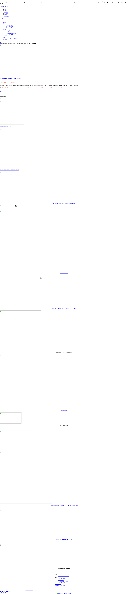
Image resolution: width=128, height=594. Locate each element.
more (1, 91)
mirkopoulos (57, 87)
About (5, 10)
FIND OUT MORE (64, 425)
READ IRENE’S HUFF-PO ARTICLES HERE (64, 203)
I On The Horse (9, 34)
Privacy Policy (9, 27)
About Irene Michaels (60, 585)
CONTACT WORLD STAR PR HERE (9, 170)
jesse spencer (47, 87)
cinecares (13, 87)
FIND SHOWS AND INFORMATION (64, 352)
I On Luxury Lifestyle (11, 33)
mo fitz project (62, 87)
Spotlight (6, 16)
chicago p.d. (9, 87)
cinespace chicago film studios (24, 87)
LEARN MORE (64, 273)
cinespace (17, 87)
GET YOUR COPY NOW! (5, 126)
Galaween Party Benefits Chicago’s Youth (10, 78)
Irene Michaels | (5, 82)
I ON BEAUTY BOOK (11, 38)
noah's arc (67, 87)
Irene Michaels (9, 26)
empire (36, 87)
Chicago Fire (4, 87)
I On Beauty (9, 31)
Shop (5, 14)
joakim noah (52, 87)
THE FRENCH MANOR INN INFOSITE (64, 539)
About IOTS (58, 584)
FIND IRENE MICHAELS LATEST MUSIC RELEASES (64, 505)
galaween (39, 87)
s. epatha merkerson (72, 87)
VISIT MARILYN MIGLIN (64, 447)
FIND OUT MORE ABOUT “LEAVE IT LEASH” (64, 308)
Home (5, 9)
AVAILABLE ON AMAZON (64, 568)
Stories (6, 12)
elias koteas (32, 87)
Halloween (43, 87)
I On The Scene (9, 25)
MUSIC (6, 13)
